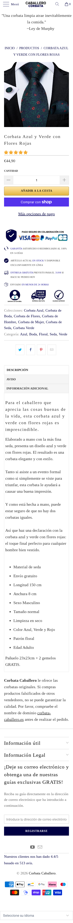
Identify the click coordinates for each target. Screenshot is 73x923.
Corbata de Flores (27, 316)
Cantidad (11, 170)
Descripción (17, 370)
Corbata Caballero (42, 873)
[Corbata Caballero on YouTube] (33, 847)
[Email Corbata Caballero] (40, 847)
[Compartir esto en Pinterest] (41, 350)
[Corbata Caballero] (36, 4)
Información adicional (27, 388)
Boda (33, 334)
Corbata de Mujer (31, 322)
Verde (63, 334)
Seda (53, 334)
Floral (43, 334)
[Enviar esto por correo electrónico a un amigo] (51, 350)
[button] (16, 152)
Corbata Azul (33, 310)
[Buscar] (58, 4)
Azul (23, 334)
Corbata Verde (23, 328)
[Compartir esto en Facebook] (30, 350)
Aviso (11, 379)
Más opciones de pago (36, 214)
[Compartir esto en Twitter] (20, 350)
